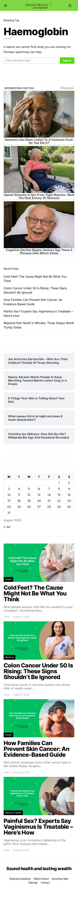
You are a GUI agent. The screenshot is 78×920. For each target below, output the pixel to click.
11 (19, 495)
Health (8, 579)
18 (18, 501)
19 (28, 501)
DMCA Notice (41, 878)
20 (39, 501)
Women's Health (13, 812)
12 (28, 495)
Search (67, 60)
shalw (7, 616)
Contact (45, 882)
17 (8, 501)
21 (49, 501)
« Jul (7, 526)
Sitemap (33, 882)
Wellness (9, 657)
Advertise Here (60, 878)
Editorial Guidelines (20, 878)
